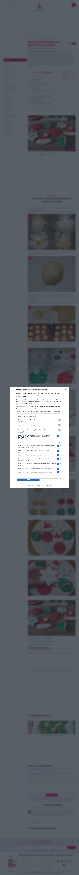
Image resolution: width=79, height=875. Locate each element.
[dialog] (39, 437)
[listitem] (39, 416)
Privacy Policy (48, 485)
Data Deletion (30, 485)
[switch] (59, 420)
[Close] (66, 389)
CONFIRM (28, 479)
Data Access (39, 485)
